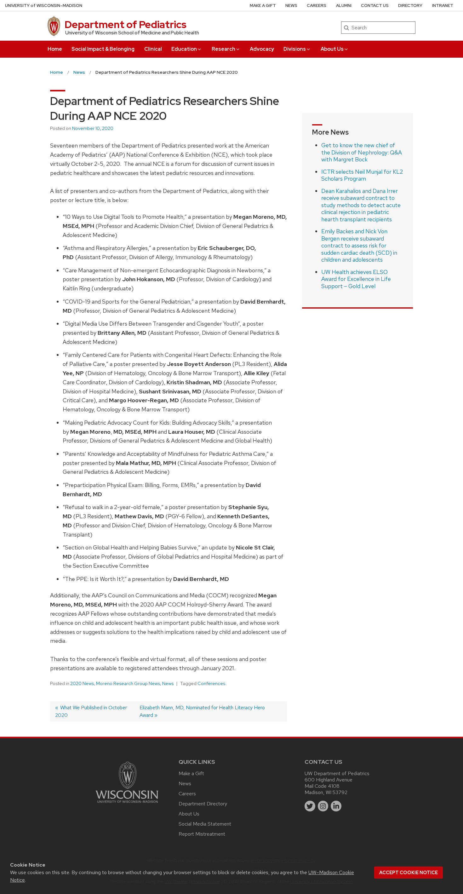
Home (55, 49)
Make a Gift (263, 5)
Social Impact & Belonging (102, 49)
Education (184, 49)
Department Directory (203, 803)
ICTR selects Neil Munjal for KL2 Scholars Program (362, 175)
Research (223, 49)
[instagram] (323, 806)
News (291, 5)
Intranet (442, 5)
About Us (332, 49)
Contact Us (375, 5)
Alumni (344, 5)
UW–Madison (43, 5)
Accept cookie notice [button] (408, 872)
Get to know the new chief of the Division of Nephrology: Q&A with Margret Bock (361, 152)
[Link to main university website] (126, 804)
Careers (316, 5)
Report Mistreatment (202, 834)
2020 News (82, 683)
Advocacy (262, 49)
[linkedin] (336, 806)
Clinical (153, 49)
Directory (410, 5)
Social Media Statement (205, 824)
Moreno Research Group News (128, 683)
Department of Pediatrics (125, 24)
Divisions (294, 49)
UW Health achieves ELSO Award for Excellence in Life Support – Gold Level (356, 279)
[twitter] (310, 806)
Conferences (211, 683)
